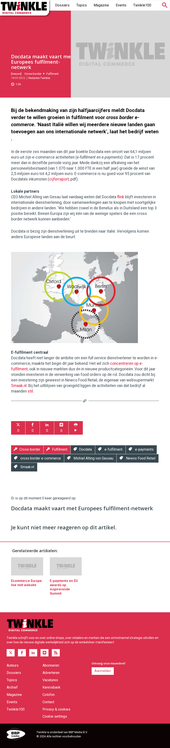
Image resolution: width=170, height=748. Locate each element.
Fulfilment (52, 73)
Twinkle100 (142, 5)
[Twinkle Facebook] (22, 653)
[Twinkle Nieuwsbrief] (44, 653)
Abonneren (50, 665)
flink (120, 197)
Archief (12, 687)
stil (30, 391)
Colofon (48, 695)
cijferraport (59, 179)
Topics (81, 5)
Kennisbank (51, 687)
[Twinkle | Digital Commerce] (24, 8)
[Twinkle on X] (11, 653)
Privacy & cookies (56, 709)
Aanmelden (103, 671)
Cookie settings (54, 716)
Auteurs (13, 665)
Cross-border (32, 73)
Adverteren (51, 673)
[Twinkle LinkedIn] (33, 653)
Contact (48, 702)
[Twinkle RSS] (56, 653)
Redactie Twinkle (39, 78)
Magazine (101, 5)
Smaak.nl (19, 385)
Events (121, 5)
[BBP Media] (20, 734)
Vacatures (50, 680)
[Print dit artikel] (76, 428)
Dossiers (62, 5)
